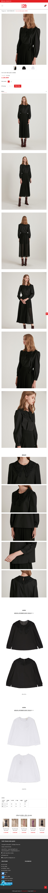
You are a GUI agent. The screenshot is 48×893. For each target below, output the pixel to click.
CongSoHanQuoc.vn (15, 850)
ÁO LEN (4, 874)
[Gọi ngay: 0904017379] (4, 889)
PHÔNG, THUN (5, 868)
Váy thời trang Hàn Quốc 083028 (15, 830)
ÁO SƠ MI (4, 864)
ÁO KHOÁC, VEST (6, 870)
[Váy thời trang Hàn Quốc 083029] (6, 823)
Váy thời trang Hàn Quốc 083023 (14, 886)
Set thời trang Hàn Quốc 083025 (42, 830)
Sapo (35, 891)
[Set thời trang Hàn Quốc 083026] (33, 823)
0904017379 (8, 1)
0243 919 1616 (8, 846)
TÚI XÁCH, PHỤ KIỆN (7, 880)
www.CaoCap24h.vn (6, 850)
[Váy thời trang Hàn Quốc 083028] (15, 823)
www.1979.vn (4, 849)
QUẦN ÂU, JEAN (6, 876)
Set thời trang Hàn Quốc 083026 (33, 830)
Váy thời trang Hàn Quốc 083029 (6, 830)
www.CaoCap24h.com (13, 849)
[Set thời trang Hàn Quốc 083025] (42, 823)
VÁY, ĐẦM (4, 866)
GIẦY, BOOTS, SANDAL (7, 878)
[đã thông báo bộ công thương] (7, 883)
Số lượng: (4, 86)
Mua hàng (17, 86)
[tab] (24, 91)
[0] (45, 6)
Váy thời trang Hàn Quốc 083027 (24, 830)
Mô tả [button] (3, 91)
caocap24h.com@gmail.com (9, 857)
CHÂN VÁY (4, 872)
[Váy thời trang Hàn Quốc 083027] (24, 823)
